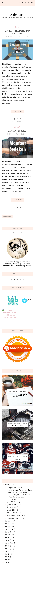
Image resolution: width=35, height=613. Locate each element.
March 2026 (12, 513)
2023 (7, 527)
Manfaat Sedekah (17, 131)
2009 (8, 560)
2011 (7, 554)
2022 (7, 529)
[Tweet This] (18, 119)
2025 (7, 521)
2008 (8, 562)
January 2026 (13, 518)
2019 (7, 538)
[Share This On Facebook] (15, 119)
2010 (7, 557)
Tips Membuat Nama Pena (17, 391)
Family (17, 127)
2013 (7, 549)
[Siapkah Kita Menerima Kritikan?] (17, 60)
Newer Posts (7, 216)
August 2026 (13, 488)
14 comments (17, 210)
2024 (7, 524)
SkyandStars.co (27, 611)
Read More (17, 111)
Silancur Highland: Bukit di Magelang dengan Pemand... (18, 497)
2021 (7, 532)
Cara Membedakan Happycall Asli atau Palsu (17, 424)
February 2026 (14, 516)
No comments (17, 121)
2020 (8, 535)
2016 (7, 546)
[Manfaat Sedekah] (17, 157)
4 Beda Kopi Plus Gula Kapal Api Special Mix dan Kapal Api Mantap (17, 458)
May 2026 (12, 507)
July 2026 (11, 502)
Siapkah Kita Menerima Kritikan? (17, 32)
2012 (7, 551)
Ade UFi (17, 15)
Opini (17, 27)
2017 (7, 543)
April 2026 (12, 510)
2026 (7, 485)
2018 (7, 540)
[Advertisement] (17, 585)
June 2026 (12, 505)
